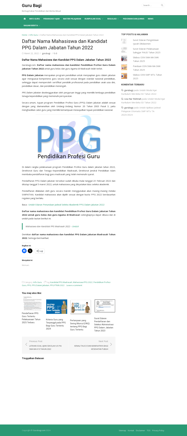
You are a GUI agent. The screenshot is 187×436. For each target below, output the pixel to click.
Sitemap (122, 430)
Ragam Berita (31, 25)
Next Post (91, 345)
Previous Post (45, 345)
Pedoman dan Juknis (133, 18)
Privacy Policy (158, 430)
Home (24, 35)
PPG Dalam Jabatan (40, 285)
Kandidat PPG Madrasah (61, 282)
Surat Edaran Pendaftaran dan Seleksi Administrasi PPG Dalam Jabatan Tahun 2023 (104, 324)
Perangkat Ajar (51, 18)
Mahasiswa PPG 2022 (83, 282)
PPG (29, 285)
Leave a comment (74, 285)
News (150, 18)
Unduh (75, 226)
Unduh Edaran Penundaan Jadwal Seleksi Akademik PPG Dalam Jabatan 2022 (66, 204)
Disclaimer (140, 430)
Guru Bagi (32, 5)
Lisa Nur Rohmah (132, 98)
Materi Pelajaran (72, 18)
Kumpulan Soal (93, 18)
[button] (69, 138)
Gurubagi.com (39, 430)
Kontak (131, 430)
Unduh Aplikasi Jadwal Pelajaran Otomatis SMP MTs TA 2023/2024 (141, 111)
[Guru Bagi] (24, 18)
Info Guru (34, 18)
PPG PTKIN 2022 (57, 285)
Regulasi (112, 18)
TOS (148, 430)
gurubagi (46, 53)
